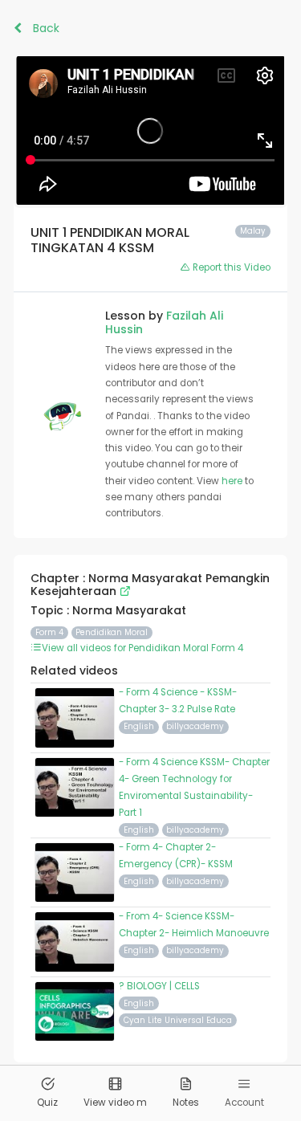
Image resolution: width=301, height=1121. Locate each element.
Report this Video (230, 267)
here (233, 481)
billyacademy (195, 726)
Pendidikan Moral (111, 632)
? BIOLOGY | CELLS (159, 986)
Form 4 (49, 632)
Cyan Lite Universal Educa (178, 1020)
